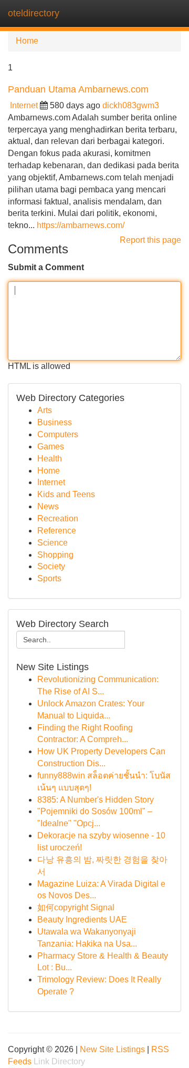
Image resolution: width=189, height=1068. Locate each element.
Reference (56, 530)
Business (54, 422)
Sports (49, 578)
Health (49, 458)
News (48, 506)
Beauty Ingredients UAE (82, 919)
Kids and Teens (66, 494)
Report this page (150, 239)
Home (27, 40)
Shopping (55, 554)
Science (52, 542)
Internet (24, 105)
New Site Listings (112, 1049)
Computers (57, 434)
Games (50, 446)
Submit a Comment (46, 267)
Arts (44, 410)
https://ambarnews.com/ (80, 225)
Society (51, 566)
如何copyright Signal (75, 907)
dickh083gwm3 (130, 105)
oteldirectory (33, 13)
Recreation (57, 518)
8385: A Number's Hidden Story (95, 799)
